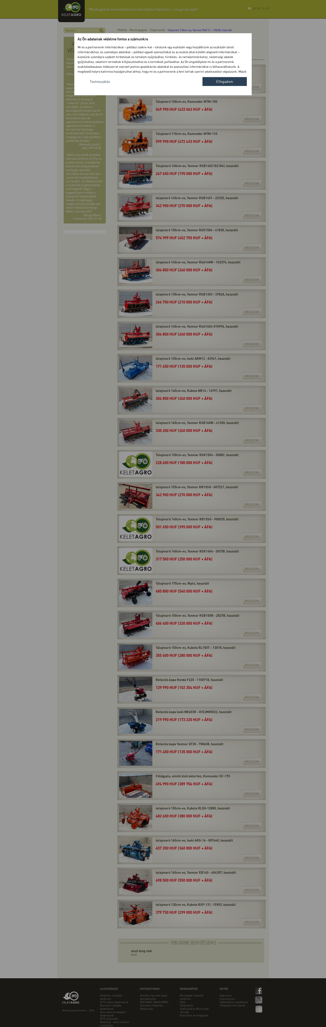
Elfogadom (224, 81)
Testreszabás (100, 81)
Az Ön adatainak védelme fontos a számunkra (113, 39)
